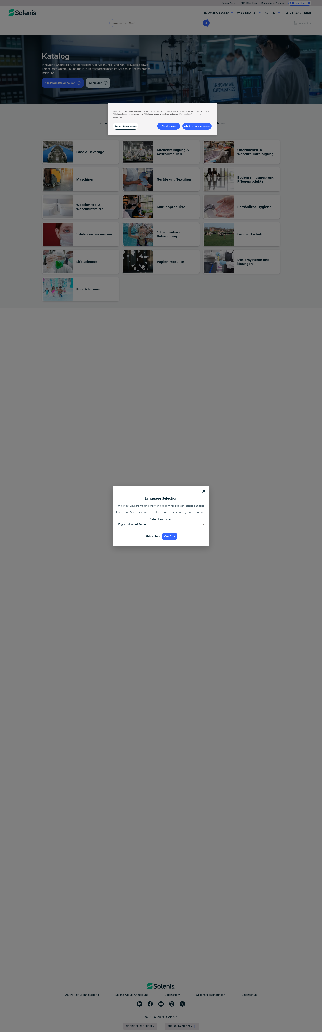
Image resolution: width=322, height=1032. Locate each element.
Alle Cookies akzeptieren (197, 126)
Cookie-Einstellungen (126, 126)
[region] (162, 119)
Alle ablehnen (169, 126)
